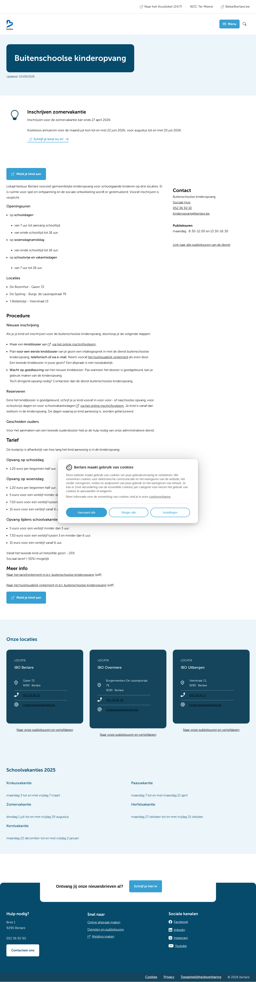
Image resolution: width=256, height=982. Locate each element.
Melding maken (103, 936)
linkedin (179, 930)
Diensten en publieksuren (105, 929)
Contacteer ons (22, 950)
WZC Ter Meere (201, 6)
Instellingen (170, 512)
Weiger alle (128, 512)
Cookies (151, 977)
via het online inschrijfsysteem (74, 344)
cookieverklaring (159, 496)
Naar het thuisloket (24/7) (163, 6)
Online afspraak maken (103, 922)
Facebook (181, 922)
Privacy (169, 977)
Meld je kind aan (28, 174)
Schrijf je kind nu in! (48, 139)
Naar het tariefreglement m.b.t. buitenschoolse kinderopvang (50, 575)
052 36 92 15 (31, 695)
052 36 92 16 (114, 700)
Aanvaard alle (86, 512)
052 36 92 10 (182, 208)
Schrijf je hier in (145, 886)
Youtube (181, 946)
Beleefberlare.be (237, 6)
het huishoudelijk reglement (108, 357)
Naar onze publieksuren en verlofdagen (45, 730)
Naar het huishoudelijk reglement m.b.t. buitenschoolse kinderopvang (56, 585)
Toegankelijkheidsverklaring (201, 977)
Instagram (181, 938)
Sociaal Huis (181, 202)
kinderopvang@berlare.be (191, 213)
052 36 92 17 (197, 695)
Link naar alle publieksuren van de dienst (201, 245)
